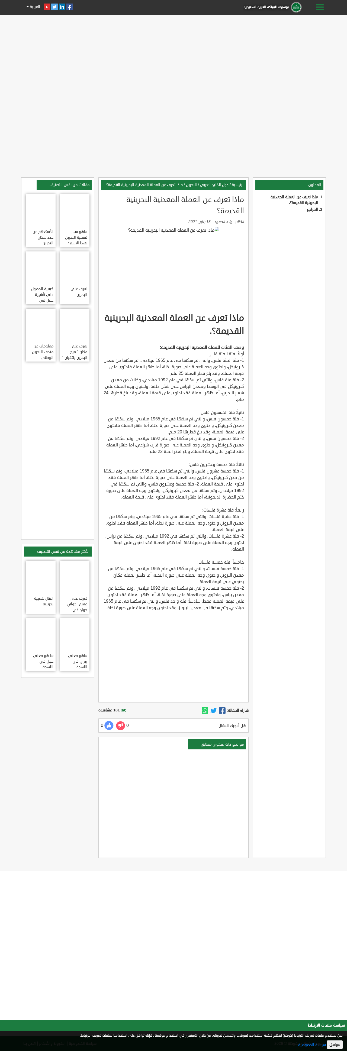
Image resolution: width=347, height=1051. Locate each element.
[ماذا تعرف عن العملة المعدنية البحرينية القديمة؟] (222, 711)
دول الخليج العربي (214, 184)
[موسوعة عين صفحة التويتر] (54, 6)
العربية (34, 6)
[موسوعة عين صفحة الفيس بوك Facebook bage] (69, 6)
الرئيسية (238, 184)
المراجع (312, 209)
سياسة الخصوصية (312, 1044)
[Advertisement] (173, 55)
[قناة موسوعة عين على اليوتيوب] (47, 6)
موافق (334, 1044)
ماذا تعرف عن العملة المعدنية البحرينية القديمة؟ (144, 184)
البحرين (191, 184)
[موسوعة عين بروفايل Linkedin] (62, 6)
